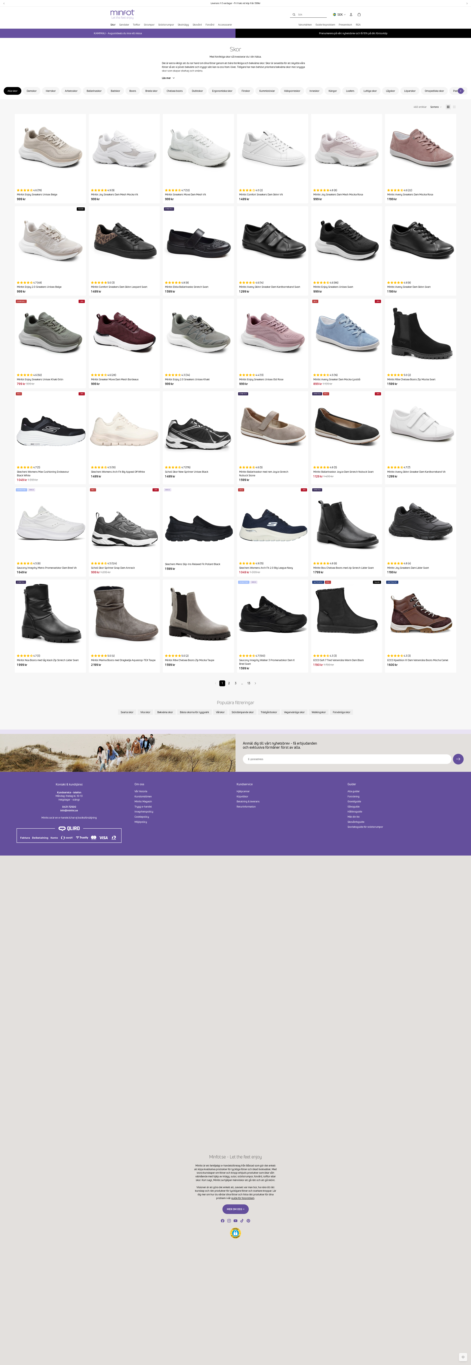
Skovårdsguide (356, 822)
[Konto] (351, 14)
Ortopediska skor (434, 91)
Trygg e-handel (143, 806)
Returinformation (246, 806)
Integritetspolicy (143, 811)
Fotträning (354, 796)
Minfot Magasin (143, 801)
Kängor (333, 91)
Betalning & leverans (248, 801)
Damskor (32, 91)
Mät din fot (354, 816)
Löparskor (410, 91)
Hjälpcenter (243, 791)
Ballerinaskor (94, 91)
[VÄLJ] (80, 178)
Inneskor (314, 91)
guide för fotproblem (242, 1198)
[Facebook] (222, 1221)
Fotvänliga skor (341, 712)
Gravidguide (354, 801)
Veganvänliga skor (294, 712)
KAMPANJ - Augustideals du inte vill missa (118, 33)
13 (248, 683)
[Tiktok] (242, 1221)
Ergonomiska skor (222, 91)
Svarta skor (127, 712)
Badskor (115, 91)
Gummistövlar (267, 91)
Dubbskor (197, 91)
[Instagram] (229, 1221)
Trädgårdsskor (269, 712)
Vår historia (140, 791)
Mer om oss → (235, 1209)
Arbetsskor (71, 91)
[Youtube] (235, 1221)
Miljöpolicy (140, 822)
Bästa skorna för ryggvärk (194, 712)
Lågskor (390, 91)
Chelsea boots (175, 91)
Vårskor (220, 712)
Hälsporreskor (292, 91)
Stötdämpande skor (243, 712)
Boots (132, 91)
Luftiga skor (370, 91)
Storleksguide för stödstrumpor (365, 826)
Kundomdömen (143, 796)
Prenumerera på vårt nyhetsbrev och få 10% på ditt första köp (353, 33)
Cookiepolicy (141, 816)
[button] (436, 107)
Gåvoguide (354, 806)
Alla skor (12, 91)
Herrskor (51, 91)
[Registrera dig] (458, 759)
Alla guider (354, 791)
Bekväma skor (165, 712)
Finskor (246, 91)
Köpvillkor (242, 796)
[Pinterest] (248, 1221)
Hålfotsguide (355, 811)
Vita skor (145, 712)
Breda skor (151, 91)
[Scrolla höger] (461, 91)
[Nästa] (255, 683)
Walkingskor (319, 712)
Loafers (350, 91)
